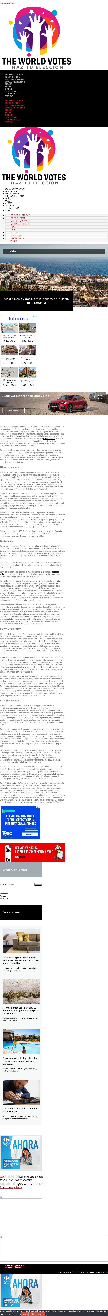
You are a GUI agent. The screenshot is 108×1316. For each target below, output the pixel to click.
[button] (21, 894)
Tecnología (12, 94)
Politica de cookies (36, 1314)
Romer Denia (49, 438)
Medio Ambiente (15, 79)
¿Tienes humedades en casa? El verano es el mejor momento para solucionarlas (20, 1011)
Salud (9, 89)
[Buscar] (38, 885)
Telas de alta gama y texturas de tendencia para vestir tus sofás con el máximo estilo (21, 960)
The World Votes (7, 3)
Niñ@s (8, 84)
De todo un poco (15, 75)
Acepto (25, 1314)
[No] (46, 1315)
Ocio (8, 86)
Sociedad (11, 91)
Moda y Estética (15, 82)
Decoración (12, 77)
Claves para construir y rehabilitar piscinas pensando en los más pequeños (20, 1061)
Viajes (9, 96)
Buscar (3, 884)
